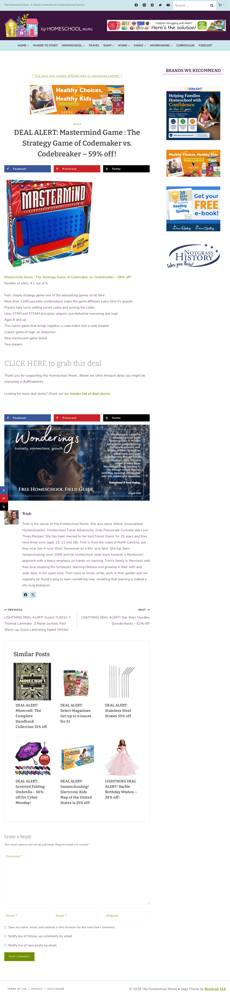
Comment (14, 857)
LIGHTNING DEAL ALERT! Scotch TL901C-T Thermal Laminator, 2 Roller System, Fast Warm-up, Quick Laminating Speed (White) (37, 620)
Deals (77, 124)
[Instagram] (144, 5)
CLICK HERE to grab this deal (52, 363)
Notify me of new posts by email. (32, 945)
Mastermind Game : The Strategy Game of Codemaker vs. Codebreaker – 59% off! (67, 277)
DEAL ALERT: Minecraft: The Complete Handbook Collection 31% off (31, 716)
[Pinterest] (152, 5)
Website (112, 916)
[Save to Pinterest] (4, 499)
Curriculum (185, 45)
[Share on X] (4, 507)
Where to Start (45, 45)
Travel (94, 45)
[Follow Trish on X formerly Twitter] (33, 595)
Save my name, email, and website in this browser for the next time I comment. (61, 927)
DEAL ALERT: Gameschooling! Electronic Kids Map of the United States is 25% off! (76, 792)
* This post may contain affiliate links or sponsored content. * (77, 76)
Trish (26, 513)
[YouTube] (168, 5)
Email (61, 916)
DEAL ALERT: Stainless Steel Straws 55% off (118, 710)
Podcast (205, 45)
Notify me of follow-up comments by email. (40, 936)
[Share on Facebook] (4, 490)
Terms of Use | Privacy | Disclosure (36, 988)
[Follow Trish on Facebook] (25, 595)
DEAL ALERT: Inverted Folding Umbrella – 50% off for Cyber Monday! (30, 792)
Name (11, 916)
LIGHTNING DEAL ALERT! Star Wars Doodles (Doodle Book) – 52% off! (115, 617)
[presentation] (32, 681)
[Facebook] (136, 5)
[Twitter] (160, 5)
